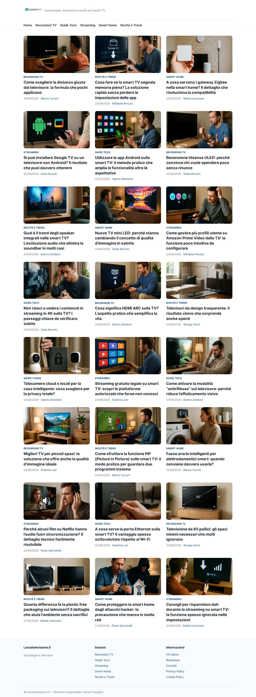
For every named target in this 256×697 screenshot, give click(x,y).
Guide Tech (68, 25)
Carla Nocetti (49, 173)
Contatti (171, 665)
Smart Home (108, 25)
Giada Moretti (191, 173)
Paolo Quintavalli (51, 550)
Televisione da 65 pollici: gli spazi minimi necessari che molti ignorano (196, 534)
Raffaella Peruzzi (122, 103)
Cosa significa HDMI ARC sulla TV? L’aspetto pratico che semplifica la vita (127, 313)
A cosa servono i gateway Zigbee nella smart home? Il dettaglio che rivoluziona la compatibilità (197, 87)
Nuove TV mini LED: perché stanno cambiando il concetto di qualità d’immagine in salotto (127, 238)
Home (28, 25)
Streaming (87, 25)
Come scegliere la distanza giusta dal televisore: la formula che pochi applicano (56, 87)
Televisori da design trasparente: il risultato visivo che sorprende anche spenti (198, 313)
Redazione (173, 660)
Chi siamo (172, 654)
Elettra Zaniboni (50, 254)
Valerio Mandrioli (122, 178)
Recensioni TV (46, 25)
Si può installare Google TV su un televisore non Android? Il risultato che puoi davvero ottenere (55, 162)
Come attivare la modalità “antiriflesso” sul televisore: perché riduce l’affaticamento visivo (198, 388)
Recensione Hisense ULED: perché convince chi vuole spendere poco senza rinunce (198, 162)
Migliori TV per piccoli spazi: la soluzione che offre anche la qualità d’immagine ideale (56, 458)
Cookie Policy (175, 677)
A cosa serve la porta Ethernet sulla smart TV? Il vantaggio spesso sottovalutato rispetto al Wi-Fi (127, 534)
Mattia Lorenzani (193, 98)
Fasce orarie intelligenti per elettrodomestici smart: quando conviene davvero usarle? (195, 458)
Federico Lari (120, 399)
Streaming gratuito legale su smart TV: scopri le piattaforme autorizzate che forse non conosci (127, 388)
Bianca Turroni (49, 98)
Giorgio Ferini (191, 324)
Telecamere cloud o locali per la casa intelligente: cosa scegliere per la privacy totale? (57, 388)
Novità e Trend (131, 25)
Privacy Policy (175, 671)
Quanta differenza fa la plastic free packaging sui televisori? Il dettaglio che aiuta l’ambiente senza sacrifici (57, 609)
